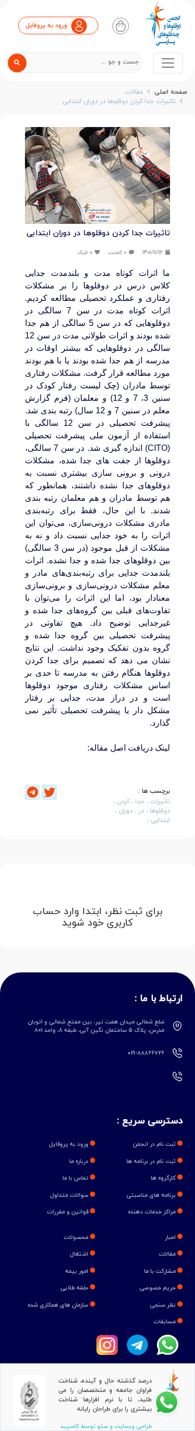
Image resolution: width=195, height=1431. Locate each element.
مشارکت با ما (160, 1271)
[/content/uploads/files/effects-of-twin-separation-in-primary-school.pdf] (97, 778)
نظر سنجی (163, 1305)
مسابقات (165, 1322)
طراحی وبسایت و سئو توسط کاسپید (106, 1426)
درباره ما (79, 1161)
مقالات (134, 92)
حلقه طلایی (75, 1288)
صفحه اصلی (170, 92)
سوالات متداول (70, 1195)
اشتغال (80, 1254)
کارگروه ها (164, 1178)
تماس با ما (76, 1178)
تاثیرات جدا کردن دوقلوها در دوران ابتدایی (119, 101)
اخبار (171, 1237)
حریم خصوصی (158, 1288)
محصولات (76, 1237)
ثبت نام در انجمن (155, 1144)
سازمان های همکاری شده (59, 1305)
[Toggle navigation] (168, 63)
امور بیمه (77, 1271)
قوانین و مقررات (68, 1212)
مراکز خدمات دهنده (152, 1212)
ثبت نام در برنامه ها (151, 1161)
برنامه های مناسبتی (151, 1195)
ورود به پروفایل (69, 1144)
